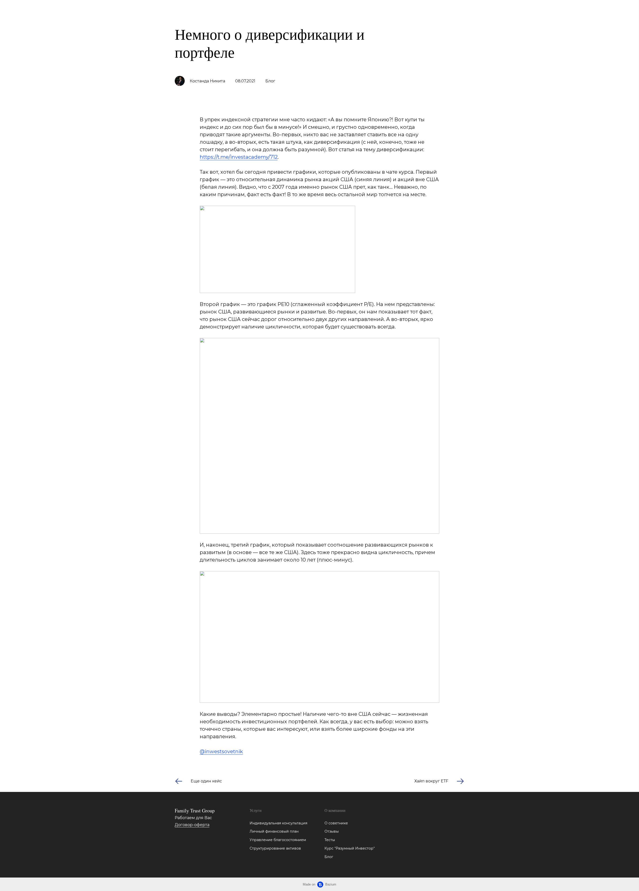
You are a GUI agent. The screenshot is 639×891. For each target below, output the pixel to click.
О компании (93, 9)
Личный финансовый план (274, 831)
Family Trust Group (25, 9)
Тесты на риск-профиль (137, 9)
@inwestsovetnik (221, 751)
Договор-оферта (192, 824)
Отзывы (331, 831)
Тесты (329, 840)
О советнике (336, 823)
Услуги (65, 9)
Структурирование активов (275, 848)
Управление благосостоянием (278, 840)
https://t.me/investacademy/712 (239, 157)
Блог (175, 9)
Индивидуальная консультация (278, 823)
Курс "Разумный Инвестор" (349, 848)
